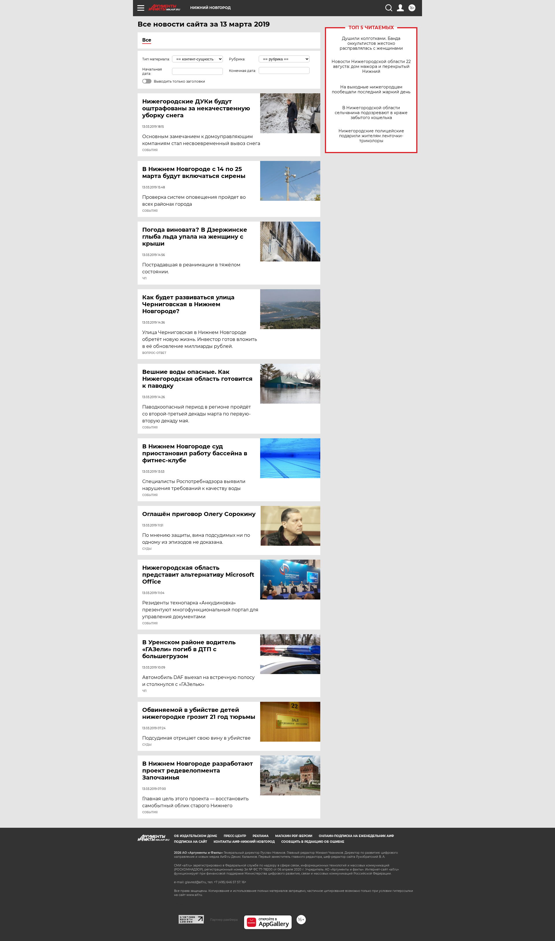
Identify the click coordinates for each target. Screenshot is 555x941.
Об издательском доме (195, 836)
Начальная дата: (152, 71)
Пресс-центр (235, 836)
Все (146, 40)
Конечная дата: (242, 70)
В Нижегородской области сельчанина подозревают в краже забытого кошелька (371, 112)
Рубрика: (237, 59)
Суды (146, 548)
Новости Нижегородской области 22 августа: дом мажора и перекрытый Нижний (371, 66)
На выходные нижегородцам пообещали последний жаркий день (371, 89)
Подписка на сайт (190, 842)
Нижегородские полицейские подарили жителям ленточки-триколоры (371, 136)
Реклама (261, 836)
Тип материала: (156, 59)
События (150, 150)
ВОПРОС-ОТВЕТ (154, 353)
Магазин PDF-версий (293, 836)
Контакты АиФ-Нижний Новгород (244, 842)
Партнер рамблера (224, 919)
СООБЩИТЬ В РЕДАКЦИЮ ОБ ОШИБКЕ (312, 842)
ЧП (144, 278)
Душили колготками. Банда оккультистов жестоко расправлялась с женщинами (371, 43)
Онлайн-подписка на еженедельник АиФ (356, 836)
